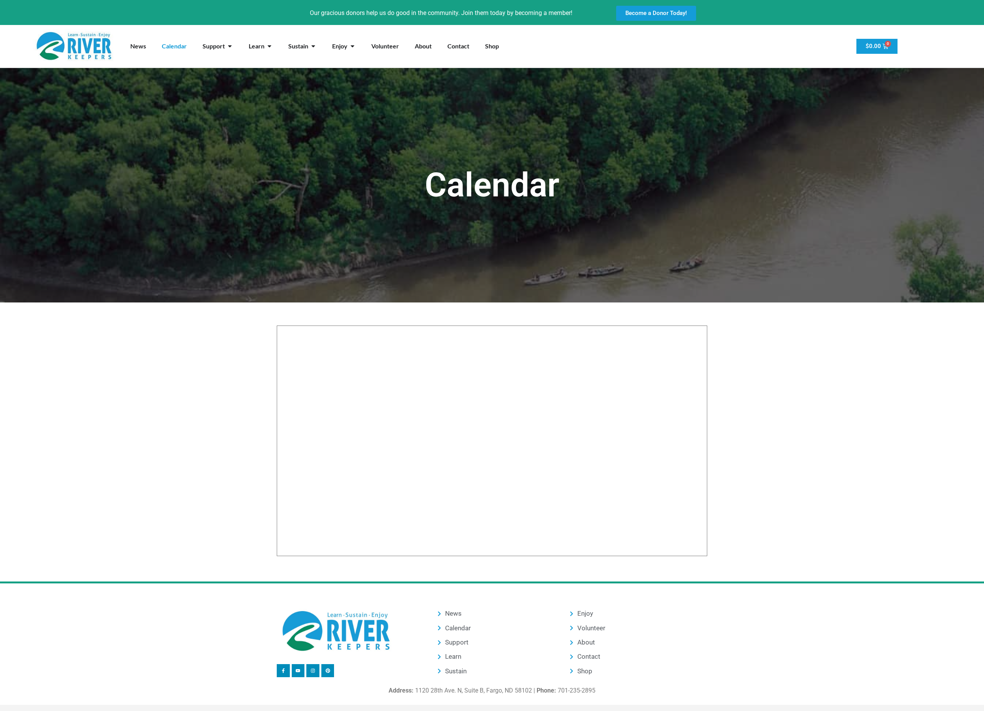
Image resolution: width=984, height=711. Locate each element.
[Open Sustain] (313, 46)
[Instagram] (312, 670)
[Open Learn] (269, 46)
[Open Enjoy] (352, 46)
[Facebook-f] (283, 670)
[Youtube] (298, 670)
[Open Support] (230, 46)
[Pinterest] (327, 670)
